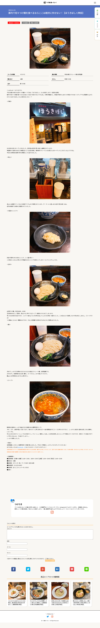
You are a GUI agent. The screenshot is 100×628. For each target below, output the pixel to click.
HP (25, 447)
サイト (9, 553)
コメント (9, 529)
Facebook (20, 447)
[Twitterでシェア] (28, 571)
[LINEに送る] (86, 571)
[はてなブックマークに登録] (57, 571)
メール (9, 547)
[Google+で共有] (43, 571)
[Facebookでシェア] (13, 571)
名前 (8, 541)
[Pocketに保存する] (72, 571)
